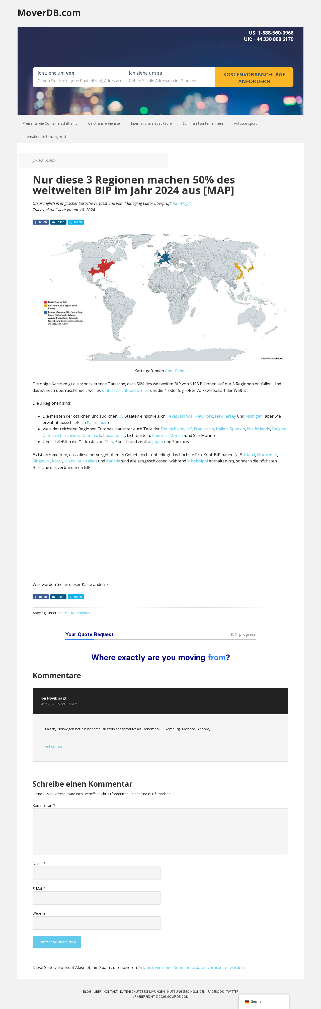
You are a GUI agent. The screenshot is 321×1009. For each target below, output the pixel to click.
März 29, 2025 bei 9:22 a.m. (59, 704)
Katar (57, 461)
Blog (87, 991)
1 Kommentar (79, 612)
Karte (62, 612)
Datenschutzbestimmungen (142, 991)
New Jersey (225, 416)
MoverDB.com (49, 12)
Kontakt (111, 991)
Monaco (177, 435)
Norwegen (267, 454)
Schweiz (71, 435)
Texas (172, 416)
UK (189, 429)
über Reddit (176, 371)
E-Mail (39, 888)
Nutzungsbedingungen (186, 991)
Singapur (41, 461)
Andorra (160, 435)
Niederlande (258, 429)
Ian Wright (182, 203)
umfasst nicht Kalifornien (125, 390)
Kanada (113, 461)
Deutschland (172, 429)
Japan (157, 441)
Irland (249, 454)
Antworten (53, 746)
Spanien (237, 429)
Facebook (216, 991)
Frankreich (204, 429)
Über (97, 991)
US (121, 416)
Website (39, 913)
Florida (186, 416)
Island (69, 461)
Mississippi (197, 461)
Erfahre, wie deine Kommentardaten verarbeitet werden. (192, 967)
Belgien (279, 429)
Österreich (52, 435)
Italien (222, 429)
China (110, 441)
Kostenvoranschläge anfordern (254, 78)
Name (39, 863)
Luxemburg (114, 435)
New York (204, 416)
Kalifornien (97, 422)
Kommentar (44, 805)
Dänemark (91, 435)
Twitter (232, 991)
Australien (87, 461)
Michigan (254, 416)
